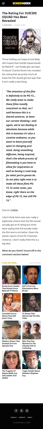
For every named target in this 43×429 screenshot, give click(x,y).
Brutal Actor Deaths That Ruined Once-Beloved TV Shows (10, 288)
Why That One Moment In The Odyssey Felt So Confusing (29, 344)
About (29, 417)
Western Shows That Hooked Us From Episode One (11, 343)
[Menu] (3, 3)
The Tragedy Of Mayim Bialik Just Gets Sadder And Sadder (9, 374)
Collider (14, 210)
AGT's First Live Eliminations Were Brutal (30, 288)
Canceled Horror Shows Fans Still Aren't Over (9, 315)
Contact (22, 417)
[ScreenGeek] (21, 3)
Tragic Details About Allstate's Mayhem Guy (31, 373)
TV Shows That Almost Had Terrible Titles (31, 315)
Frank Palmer (8, 25)
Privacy (14, 417)
